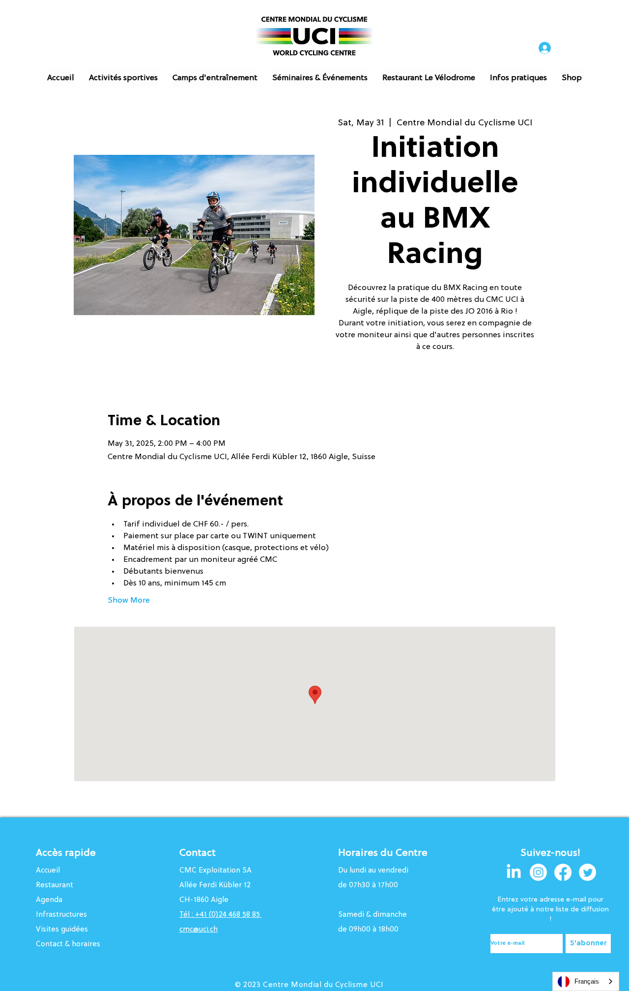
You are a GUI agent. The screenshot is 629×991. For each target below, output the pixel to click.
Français (586, 981)
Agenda (49, 900)
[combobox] (585, 981)
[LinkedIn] (513, 872)
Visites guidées (62, 930)
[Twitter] (587, 872)
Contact (197, 853)
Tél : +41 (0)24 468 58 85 (220, 915)
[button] (123, 78)
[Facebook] (563, 872)
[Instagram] (538, 872)
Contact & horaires (68, 944)
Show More (129, 600)
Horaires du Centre (384, 853)
